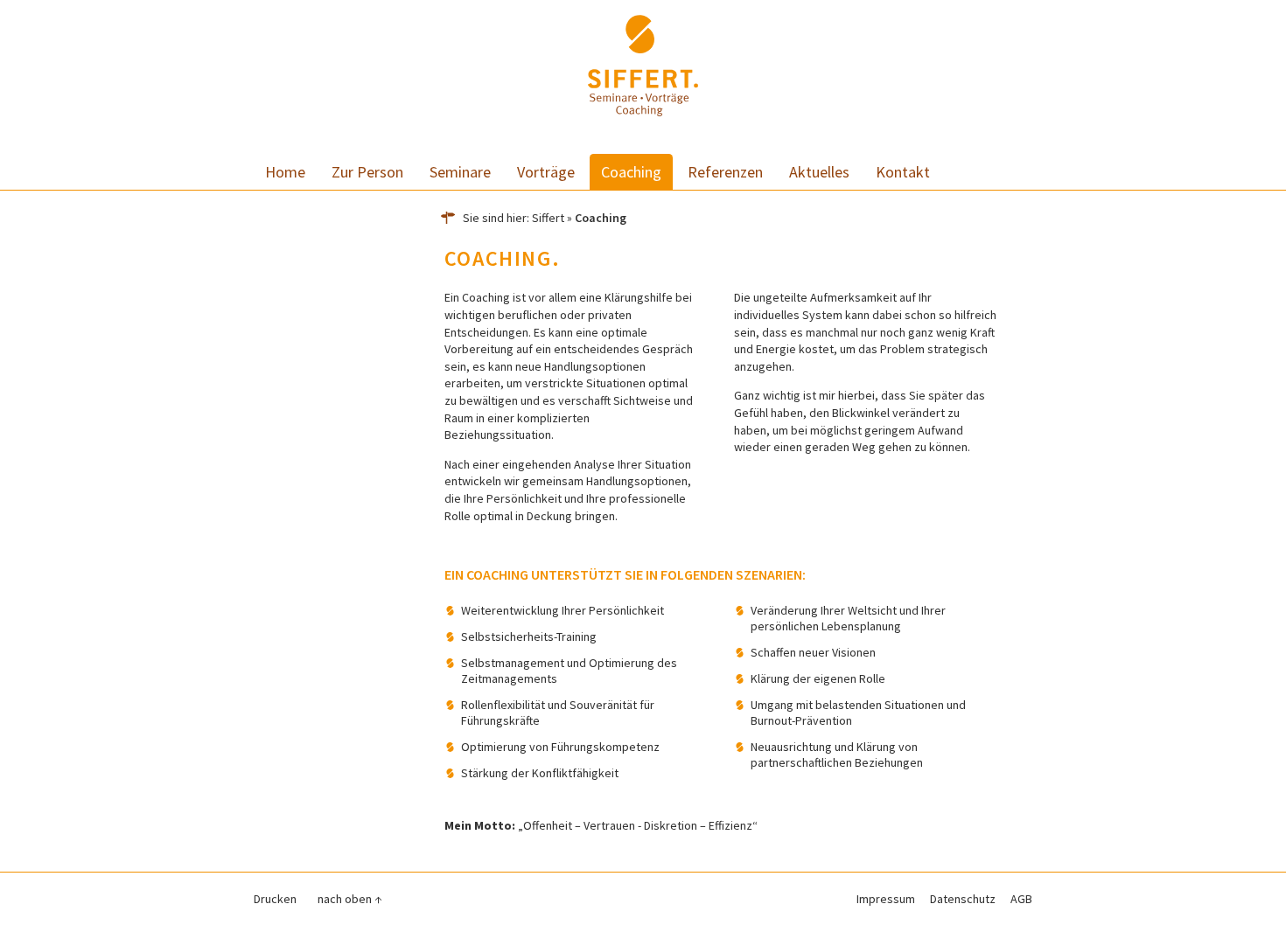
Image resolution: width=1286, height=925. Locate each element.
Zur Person (367, 172)
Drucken (275, 899)
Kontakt (903, 172)
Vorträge (546, 172)
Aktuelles (819, 172)
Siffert (548, 218)
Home (285, 172)
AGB (1021, 899)
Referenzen (725, 172)
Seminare (460, 172)
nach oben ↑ (350, 899)
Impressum (885, 899)
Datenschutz (963, 899)
